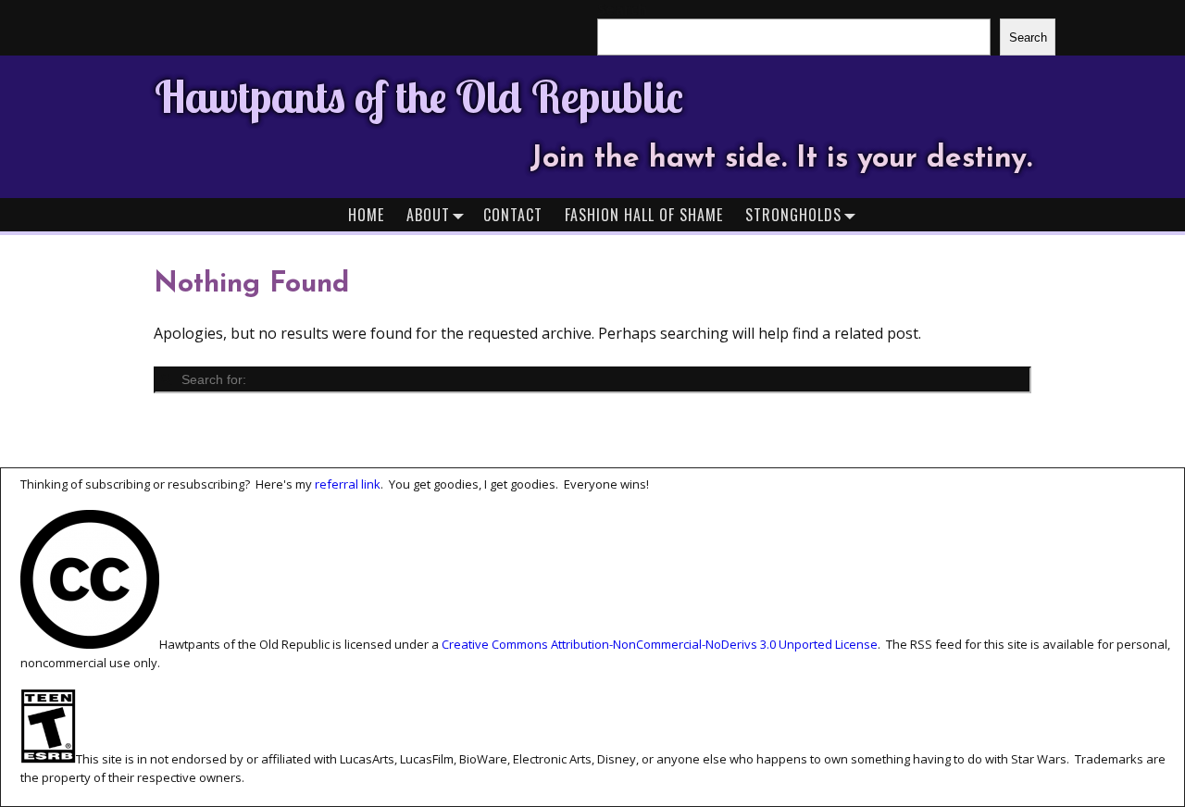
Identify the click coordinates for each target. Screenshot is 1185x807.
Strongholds (793, 215)
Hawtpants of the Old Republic (419, 96)
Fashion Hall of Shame (644, 215)
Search (1028, 37)
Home (366, 215)
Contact (513, 215)
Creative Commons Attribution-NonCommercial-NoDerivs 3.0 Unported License (660, 644)
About (428, 215)
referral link (347, 484)
